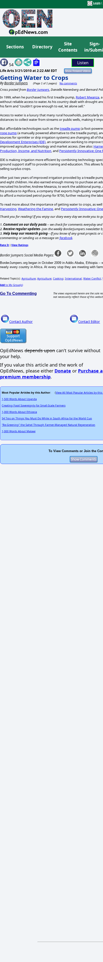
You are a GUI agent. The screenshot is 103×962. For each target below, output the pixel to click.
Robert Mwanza (87, 97)
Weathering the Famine (35, 209)
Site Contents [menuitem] (67, 47)
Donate (62, 371)
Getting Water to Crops (34, 77)
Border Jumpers (38, 89)
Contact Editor (89, 321)
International (73, 278)
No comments (68, 83)
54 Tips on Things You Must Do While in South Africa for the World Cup (47, 418)
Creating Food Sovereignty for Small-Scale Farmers (34, 405)
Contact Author (21, 321)
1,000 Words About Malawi (19, 431)
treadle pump (70, 128)
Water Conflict (92, 278)
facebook (66, 238)
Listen (82, 62)
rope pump (8, 133)
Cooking (58, 278)
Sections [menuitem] (15, 47)
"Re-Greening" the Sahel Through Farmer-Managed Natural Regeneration (48, 425)
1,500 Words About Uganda (19, 399)
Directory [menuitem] (42, 47)
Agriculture (29, 278)
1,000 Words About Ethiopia (19, 412)
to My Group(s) (11, 285)
